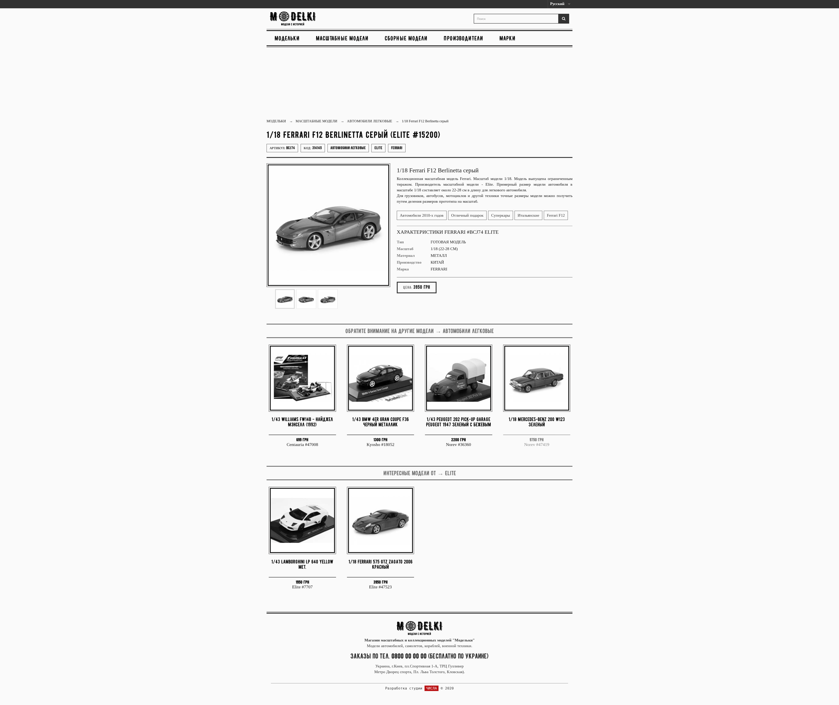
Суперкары (500, 215)
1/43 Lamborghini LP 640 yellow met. (302, 564)
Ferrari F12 (556, 215)
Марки (507, 38)
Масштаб (405, 249)
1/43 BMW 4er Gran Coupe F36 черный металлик (380, 422)
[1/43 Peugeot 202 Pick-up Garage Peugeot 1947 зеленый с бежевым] (458, 378)
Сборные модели (406, 38)
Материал (406, 255)
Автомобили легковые (348, 147)
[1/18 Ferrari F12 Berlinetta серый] (285, 299)
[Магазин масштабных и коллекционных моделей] (419, 628)
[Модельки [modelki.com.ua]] (317, 19)
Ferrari (396, 147)
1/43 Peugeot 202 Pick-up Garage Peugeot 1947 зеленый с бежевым (458, 422)
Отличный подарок (467, 215)
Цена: (407, 287)
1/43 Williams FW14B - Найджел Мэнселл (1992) (302, 422)
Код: (313, 147)
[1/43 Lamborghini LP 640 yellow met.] (302, 520)
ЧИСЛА (431, 688)
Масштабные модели (342, 38)
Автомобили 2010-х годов (422, 215)
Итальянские (528, 215)
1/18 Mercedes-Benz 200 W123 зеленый (537, 422)
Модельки (287, 38)
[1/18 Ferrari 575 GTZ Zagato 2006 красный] (380, 520)
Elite (378, 147)
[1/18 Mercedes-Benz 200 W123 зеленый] (536, 378)
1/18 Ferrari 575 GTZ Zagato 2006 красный (380, 564)
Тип (400, 242)
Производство (409, 262)
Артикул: (282, 147)
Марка (403, 269)
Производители (463, 38)
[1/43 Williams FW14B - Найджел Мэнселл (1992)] (302, 378)
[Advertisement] (419, 83)
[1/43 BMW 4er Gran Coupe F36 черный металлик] (380, 378)
